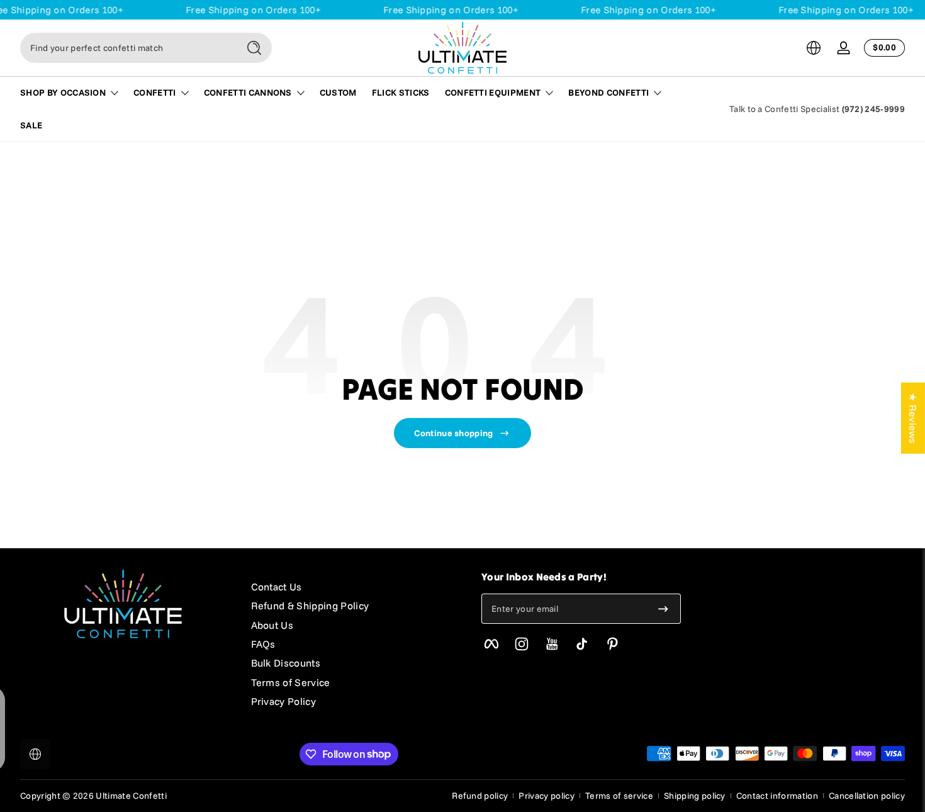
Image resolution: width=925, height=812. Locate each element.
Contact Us (276, 586)
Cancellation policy (867, 795)
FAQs (263, 644)
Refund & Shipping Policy (310, 605)
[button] (814, 48)
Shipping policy (695, 795)
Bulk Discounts (285, 663)
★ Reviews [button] (913, 418)
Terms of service (619, 795)
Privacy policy (546, 795)
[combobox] (126, 48)
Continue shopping (453, 433)
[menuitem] (354, 587)
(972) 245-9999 (873, 109)
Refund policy (480, 795)
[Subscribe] (663, 609)
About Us (272, 625)
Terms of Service (290, 682)
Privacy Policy (283, 701)
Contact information (777, 795)
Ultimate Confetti (131, 795)
